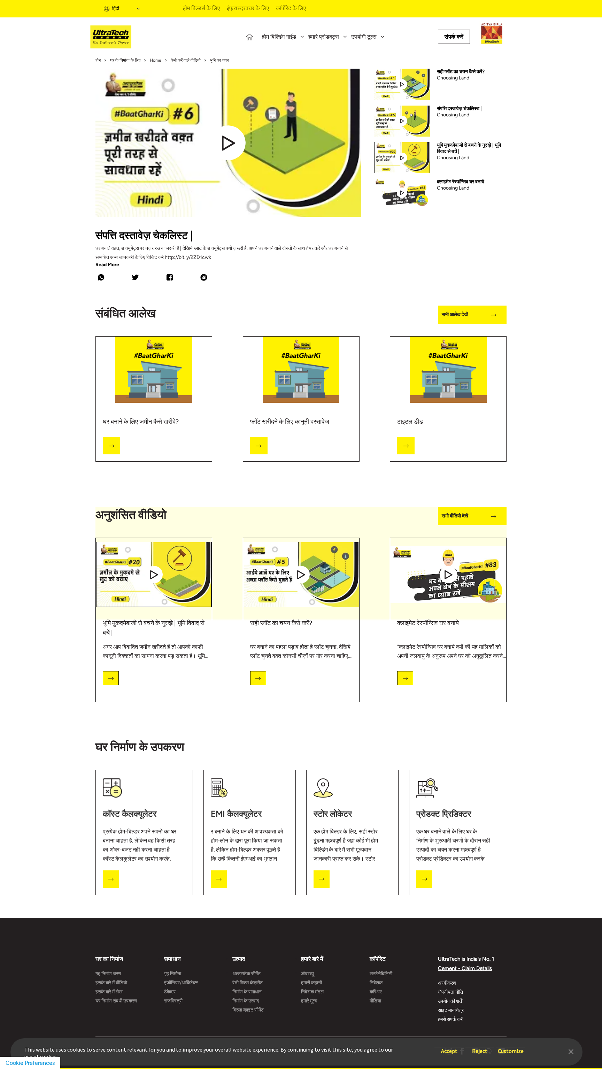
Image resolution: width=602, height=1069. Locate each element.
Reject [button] (479, 1047)
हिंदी (115, 8)
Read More (107, 265)
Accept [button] (449, 1047)
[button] (571, 1051)
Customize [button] (511, 1047)
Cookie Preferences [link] (30, 1063)
